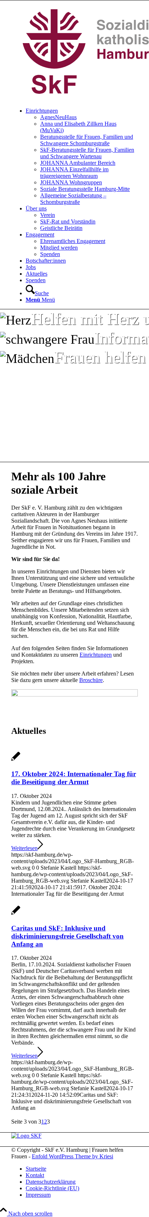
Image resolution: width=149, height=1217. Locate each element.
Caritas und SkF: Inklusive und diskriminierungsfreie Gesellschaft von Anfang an (67, 936)
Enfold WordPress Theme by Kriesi (72, 1156)
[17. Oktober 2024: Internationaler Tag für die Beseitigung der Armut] (15, 760)
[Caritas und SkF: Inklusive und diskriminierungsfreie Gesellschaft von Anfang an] (15, 914)
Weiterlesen (24, 848)
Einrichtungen (96, 655)
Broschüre (91, 680)
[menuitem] (82, 156)
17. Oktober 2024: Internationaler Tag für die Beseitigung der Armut (73, 778)
